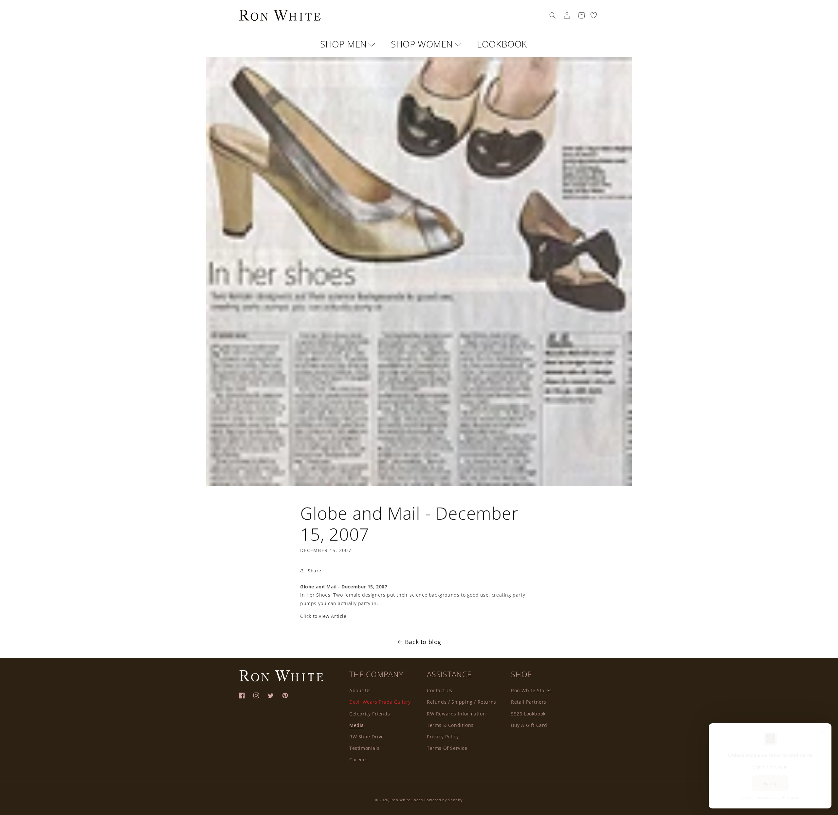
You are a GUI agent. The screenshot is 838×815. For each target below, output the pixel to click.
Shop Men (344, 44)
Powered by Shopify (443, 799)
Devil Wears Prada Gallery (380, 701)
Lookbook (502, 44)
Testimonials (364, 748)
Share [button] (314, 570)
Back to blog (423, 642)
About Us (360, 690)
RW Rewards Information (456, 713)
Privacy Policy (443, 736)
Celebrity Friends (369, 713)
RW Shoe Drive (366, 736)
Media (356, 725)
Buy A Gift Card (529, 725)
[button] (552, 15)
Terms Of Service (447, 748)
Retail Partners (528, 701)
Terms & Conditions (450, 725)
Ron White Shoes (407, 799)
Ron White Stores (531, 690)
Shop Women (423, 44)
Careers (358, 759)
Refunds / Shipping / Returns (461, 701)
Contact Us (439, 690)
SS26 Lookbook (528, 713)
